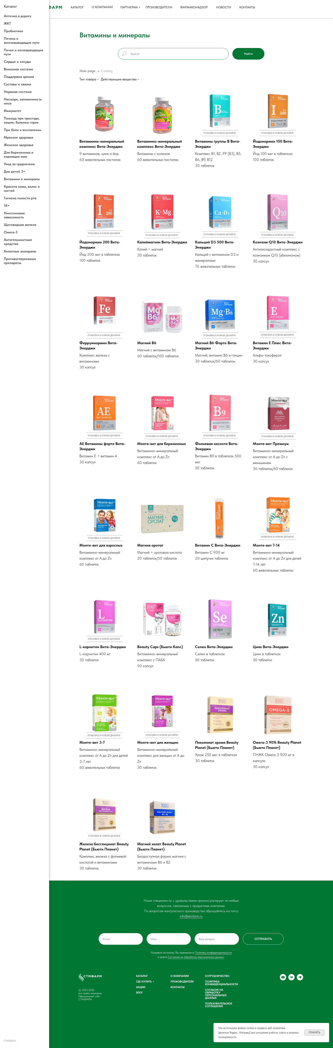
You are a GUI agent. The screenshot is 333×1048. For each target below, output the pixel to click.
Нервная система (18, 92)
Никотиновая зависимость (14, 215)
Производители (182, 981)
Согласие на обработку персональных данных (196, 957)
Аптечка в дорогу (17, 16)
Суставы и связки (17, 84)
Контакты (178, 987)
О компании (180, 976)
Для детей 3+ (14, 171)
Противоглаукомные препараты (20, 261)
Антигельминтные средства (18, 242)
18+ (6, 206)
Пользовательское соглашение (218, 1005)
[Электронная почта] (283, 979)
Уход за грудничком (19, 164)
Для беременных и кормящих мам (18, 154)
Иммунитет (12, 111)
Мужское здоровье (18, 137)
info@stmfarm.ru (191, 916)
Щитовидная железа (20, 225)
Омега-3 (11, 232)
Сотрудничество (217, 976)
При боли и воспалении (22, 130)
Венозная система (18, 69)
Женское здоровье (19, 145)
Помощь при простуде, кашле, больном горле (22, 120)
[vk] (291, 979)
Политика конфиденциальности (221, 983)
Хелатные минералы (20, 251)
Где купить (144, 981)
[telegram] (300, 979)
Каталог (142, 976)
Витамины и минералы (22, 179)
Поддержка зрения (19, 77)
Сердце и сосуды (17, 62)
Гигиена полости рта (20, 198)
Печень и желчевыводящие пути (21, 40)
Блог (139, 992)
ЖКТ (7, 23)
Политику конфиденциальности (213, 952)
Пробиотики (13, 31)
